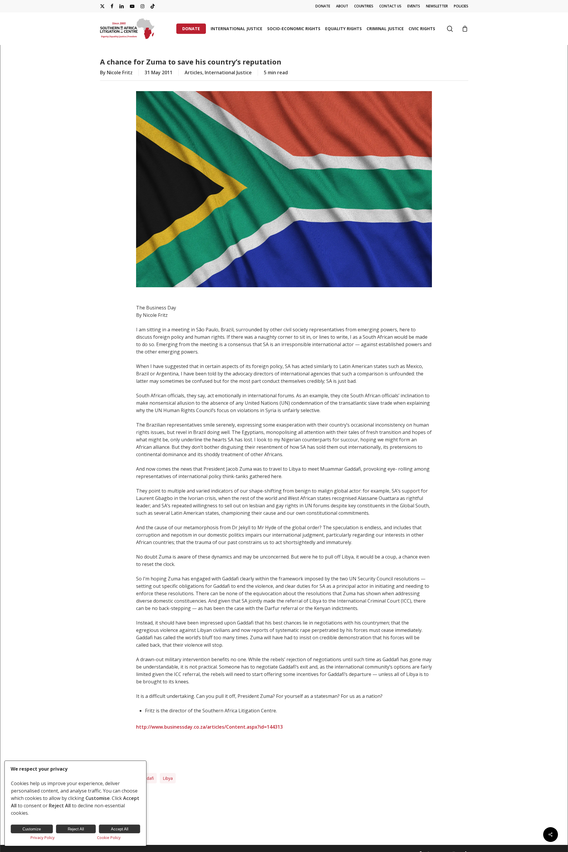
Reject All (76, 829)
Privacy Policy (42, 837)
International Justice (228, 72)
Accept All (119, 829)
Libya (168, 778)
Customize (31, 829)
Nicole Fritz (120, 72)
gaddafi (146, 778)
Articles (193, 72)
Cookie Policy (109, 837)
